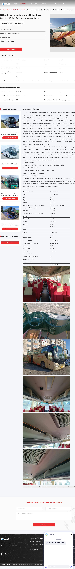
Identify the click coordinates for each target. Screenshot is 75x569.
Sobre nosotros (33, 3)
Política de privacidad (5, 564)
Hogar (15, 3)
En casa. (4, 9)
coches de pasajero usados (49, 486)
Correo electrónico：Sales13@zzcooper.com (12, 545)
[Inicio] (6, 3)
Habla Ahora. (10, 49)
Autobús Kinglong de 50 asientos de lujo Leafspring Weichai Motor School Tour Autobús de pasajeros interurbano (10, 226)
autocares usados (36, 486)
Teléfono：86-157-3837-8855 (9, 543)
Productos (23, 3)
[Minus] (71, 534)
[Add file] (46, 566)
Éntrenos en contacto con (45, 4)
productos (9, 9)
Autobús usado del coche (19, 9)
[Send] (71, 566)
